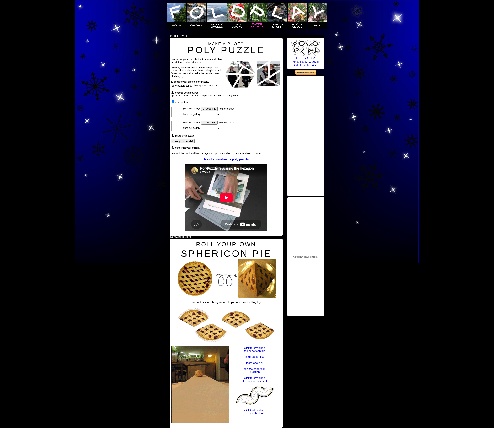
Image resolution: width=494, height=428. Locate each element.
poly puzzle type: (182, 85)
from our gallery (191, 114)
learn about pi (254, 362)
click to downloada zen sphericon (254, 412)
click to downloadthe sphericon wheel (254, 379)
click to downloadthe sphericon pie (254, 349)
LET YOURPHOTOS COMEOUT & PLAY (306, 62)
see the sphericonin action (255, 370)
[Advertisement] (305, 135)
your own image (191, 108)
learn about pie (254, 356)
